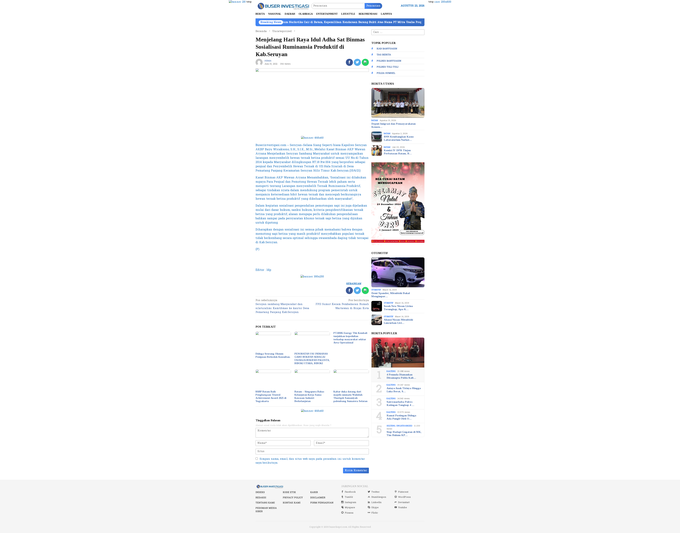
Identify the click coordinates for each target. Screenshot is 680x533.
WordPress (404, 497)
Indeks (260, 492)
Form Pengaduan (321, 503)
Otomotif (376, 290)
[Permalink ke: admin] (259, 62)
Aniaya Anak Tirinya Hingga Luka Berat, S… (404, 390)
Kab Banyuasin (387, 49)
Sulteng (391, 425)
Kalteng (391, 371)
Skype (375, 507)
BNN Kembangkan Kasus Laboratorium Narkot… (399, 138)
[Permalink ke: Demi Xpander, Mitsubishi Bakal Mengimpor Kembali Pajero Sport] (397, 272)
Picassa (349, 513)
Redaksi (261, 497)
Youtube (402, 507)
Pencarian (373, 5)
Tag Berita (384, 55)
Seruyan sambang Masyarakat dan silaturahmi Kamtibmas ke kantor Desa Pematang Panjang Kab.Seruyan (282, 306)
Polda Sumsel (386, 73)
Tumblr (349, 497)
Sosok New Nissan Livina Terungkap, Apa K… (398, 308)
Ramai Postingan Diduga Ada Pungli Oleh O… (401, 417)
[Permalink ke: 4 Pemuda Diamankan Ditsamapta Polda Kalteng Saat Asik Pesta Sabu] (397, 353)
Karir (314, 492)
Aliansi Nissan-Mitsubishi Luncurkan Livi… (398, 321)
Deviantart (404, 502)
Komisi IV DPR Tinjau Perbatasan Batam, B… (398, 152)
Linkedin (376, 502)
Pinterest (403, 492)
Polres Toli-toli (387, 67)
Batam (374, 120)
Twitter (375, 492)
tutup (248, 2)
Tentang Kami (265, 503)
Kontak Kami (292, 503)
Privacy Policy (293, 497)
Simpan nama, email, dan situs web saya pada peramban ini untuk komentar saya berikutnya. (310, 461)
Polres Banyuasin (389, 61)
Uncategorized (404, 425)
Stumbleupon (378, 497)
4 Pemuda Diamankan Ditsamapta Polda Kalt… (401, 376)
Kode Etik (289, 492)
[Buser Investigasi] (283, 5)
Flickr (374, 513)
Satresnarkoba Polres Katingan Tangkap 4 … (400, 403)
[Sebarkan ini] (349, 62)
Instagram (350, 502)
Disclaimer (317, 497)
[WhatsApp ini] (365, 62)
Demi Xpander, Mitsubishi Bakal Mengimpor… (390, 295)
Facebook (350, 492)
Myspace (350, 507)
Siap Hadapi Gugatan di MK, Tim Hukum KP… (404, 434)
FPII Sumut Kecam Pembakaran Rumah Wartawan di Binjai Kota (342, 304)
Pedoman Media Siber (266, 510)
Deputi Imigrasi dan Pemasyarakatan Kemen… (393, 125)
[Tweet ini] (357, 62)
